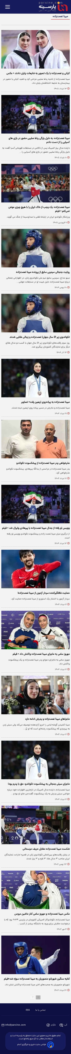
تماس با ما (40, 1010)
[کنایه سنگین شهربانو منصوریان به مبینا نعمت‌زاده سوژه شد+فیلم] (35, 955)
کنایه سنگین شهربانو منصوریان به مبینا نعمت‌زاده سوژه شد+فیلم (37, 979)
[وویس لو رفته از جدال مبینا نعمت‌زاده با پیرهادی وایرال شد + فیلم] (35, 504)
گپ (65, 1025)
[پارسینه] (51, 7)
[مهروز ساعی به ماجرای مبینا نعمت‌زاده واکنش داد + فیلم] (35, 630)
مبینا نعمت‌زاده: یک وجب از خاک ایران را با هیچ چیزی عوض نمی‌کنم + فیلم (39, 209)
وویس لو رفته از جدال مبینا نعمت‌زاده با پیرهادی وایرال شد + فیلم (36, 528)
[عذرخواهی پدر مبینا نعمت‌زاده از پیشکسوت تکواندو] (35, 439)
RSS (28, 1010)
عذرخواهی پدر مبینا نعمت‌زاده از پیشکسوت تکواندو (43, 463)
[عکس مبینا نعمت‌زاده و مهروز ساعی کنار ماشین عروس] (35, 890)
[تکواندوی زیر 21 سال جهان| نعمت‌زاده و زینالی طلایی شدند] (35, 313)
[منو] (7, 7)
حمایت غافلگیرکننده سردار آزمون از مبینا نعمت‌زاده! (44, 593)
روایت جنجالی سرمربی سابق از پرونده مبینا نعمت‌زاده (43, 272)
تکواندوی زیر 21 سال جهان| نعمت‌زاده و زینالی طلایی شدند (40, 337)
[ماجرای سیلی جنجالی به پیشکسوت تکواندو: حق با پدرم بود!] (35, 760)
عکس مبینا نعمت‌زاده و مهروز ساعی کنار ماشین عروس (42, 914)
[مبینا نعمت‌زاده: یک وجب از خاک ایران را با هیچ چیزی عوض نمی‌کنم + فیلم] (35, 183)
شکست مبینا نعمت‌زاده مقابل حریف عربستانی (46, 849)
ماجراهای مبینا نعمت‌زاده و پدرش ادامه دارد (47, 719)
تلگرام (53, 1025)
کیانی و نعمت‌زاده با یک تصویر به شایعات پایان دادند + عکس (38, 73)
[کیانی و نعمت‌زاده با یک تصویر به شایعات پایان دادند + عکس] (35, 49)
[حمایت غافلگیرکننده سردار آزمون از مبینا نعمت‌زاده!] (35, 569)
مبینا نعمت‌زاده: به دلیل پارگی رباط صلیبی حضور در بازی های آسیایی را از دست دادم (39, 140)
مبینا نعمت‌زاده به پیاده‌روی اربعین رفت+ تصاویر (45, 402)
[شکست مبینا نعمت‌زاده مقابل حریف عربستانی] (35, 825)
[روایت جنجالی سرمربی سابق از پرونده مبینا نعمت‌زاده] (35, 248)
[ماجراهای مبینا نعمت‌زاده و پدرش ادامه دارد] (35, 695)
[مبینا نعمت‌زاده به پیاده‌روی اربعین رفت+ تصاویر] (35, 378)
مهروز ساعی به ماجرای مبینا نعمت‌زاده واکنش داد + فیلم (41, 654)
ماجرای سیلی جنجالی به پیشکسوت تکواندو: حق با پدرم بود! (39, 784)
